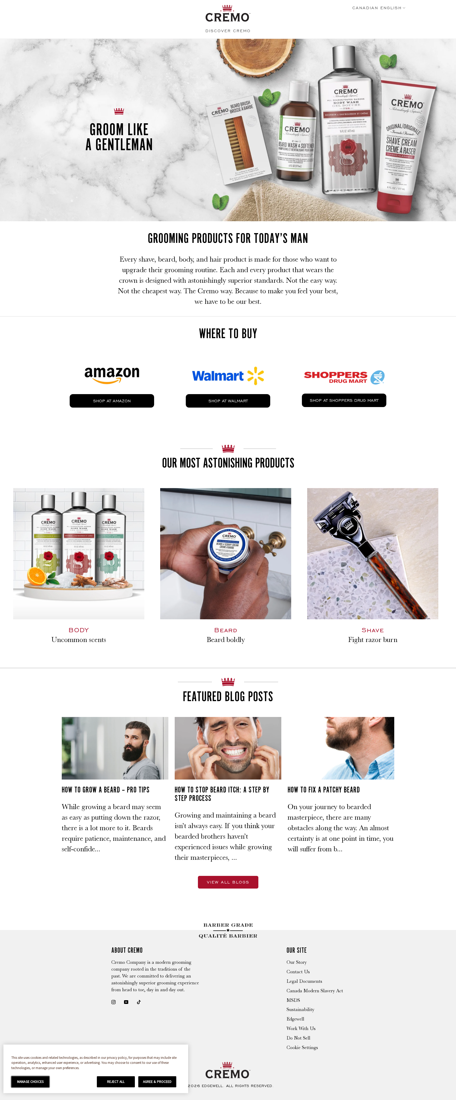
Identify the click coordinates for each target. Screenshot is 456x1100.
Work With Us (301, 1028)
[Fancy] (139, 1001)
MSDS (293, 1000)
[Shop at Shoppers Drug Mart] (344, 363)
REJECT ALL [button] (116, 1081)
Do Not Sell (298, 1038)
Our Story (297, 962)
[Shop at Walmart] (228, 363)
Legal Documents (304, 981)
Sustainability (300, 1009)
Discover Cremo (228, 30)
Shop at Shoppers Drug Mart (344, 400)
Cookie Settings (302, 1047)
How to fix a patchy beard (324, 789)
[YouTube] (126, 1001)
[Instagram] (113, 1001)
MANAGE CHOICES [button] (30, 1081)
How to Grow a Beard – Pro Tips (106, 789)
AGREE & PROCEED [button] (157, 1081)
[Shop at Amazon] (112, 363)
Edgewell (295, 1019)
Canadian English (377, 8)
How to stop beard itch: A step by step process (222, 793)
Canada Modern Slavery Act (315, 990)
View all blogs (228, 882)
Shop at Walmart (228, 400)
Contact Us (298, 971)
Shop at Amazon (112, 400)
